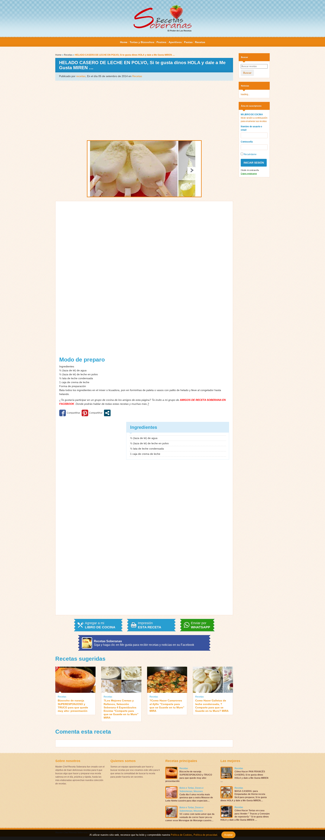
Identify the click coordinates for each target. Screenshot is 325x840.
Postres (161, 42)
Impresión (149, 625)
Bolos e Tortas (186, 788)
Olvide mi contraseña (250, 170)
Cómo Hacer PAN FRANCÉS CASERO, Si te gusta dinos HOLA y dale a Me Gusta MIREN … (244, 776)
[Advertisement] (144, 110)
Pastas (188, 42)
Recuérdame (249, 154)
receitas (81, 76)
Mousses (198, 791)
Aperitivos (175, 42)
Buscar (247, 72)
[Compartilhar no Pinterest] (92, 413)
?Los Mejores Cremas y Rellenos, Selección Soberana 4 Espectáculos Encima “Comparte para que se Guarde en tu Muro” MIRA (121, 709)
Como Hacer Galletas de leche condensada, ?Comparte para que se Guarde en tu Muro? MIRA (212, 705)
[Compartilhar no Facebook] (69, 413)
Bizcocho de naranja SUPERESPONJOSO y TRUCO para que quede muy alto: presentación (73, 705)
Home (123, 42)
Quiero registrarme (249, 173)
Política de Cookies (181, 834)
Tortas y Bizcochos (142, 42)
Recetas (200, 42)
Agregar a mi (100, 625)
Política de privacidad (205, 834)
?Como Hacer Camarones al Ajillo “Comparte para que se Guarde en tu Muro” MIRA (167, 705)
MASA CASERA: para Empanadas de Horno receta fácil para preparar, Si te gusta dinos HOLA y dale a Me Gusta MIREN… (243, 796)
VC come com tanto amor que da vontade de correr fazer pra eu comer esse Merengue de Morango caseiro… (189, 817)
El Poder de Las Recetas (179, 31)
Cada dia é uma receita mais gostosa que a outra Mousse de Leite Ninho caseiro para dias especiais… (189, 797)
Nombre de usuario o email (251, 128)
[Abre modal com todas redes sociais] (107, 413)
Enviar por (200, 625)
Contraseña (247, 141)
